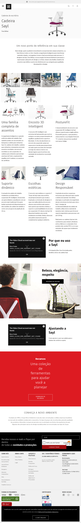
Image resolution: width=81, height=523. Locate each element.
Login (16, 462)
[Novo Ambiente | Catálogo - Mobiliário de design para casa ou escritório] (8, 7)
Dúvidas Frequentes (31, 462)
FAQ (2, 477)
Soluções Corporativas (4, 473)
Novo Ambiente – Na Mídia (6, 480)
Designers (4, 469)
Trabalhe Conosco (6, 484)
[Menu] (3, 6)
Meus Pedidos (19, 459)
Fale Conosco (32, 458)
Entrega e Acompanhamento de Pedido (33, 471)
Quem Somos (5, 457)
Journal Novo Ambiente (4, 465)
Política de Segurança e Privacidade (31, 477)
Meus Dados (18, 457)
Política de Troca (32, 466)
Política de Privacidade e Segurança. (48, 511)
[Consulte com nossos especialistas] (10, 498)
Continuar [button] (41, 517)
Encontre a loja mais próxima (5, 460)
